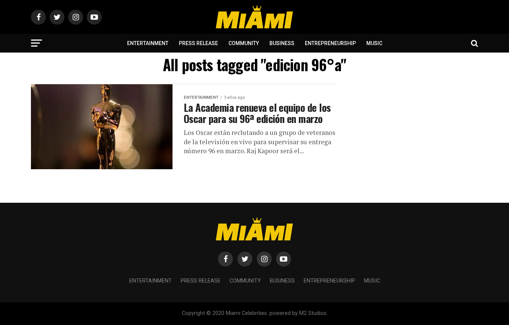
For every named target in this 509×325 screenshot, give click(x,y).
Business (281, 43)
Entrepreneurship (330, 43)
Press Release (198, 43)
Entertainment (147, 43)
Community (243, 43)
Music (374, 43)
